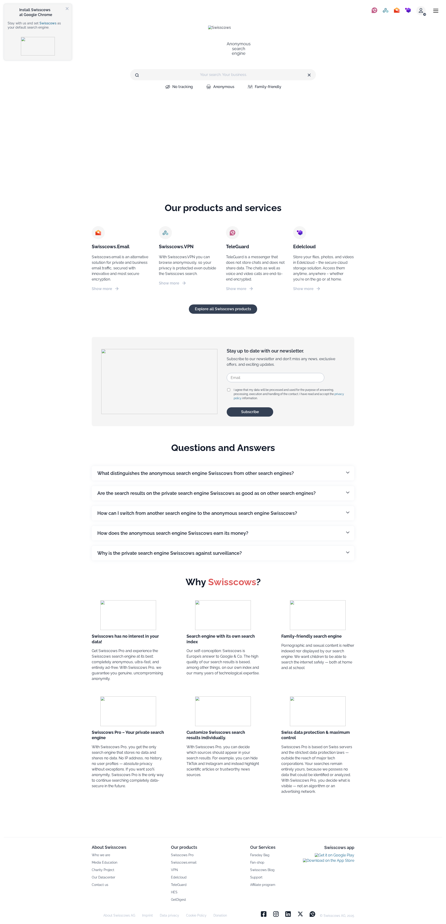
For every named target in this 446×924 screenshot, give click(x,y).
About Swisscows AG (119, 915)
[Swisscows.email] (397, 10)
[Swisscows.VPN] (385, 10)
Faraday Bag (259, 855)
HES (174, 892)
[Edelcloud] (408, 10)
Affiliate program (262, 885)
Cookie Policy (196, 915)
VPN (174, 870)
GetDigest (178, 899)
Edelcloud (179, 877)
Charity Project (103, 870)
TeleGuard (179, 885)
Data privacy (169, 915)
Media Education (104, 862)
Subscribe (250, 412)
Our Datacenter (103, 877)
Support (256, 877)
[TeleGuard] (374, 10)
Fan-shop (257, 862)
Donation (220, 915)
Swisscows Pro (182, 855)
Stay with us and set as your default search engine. (34, 25)
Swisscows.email (184, 862)
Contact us (100, 885)
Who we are (101, 855)
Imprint (147, 915)
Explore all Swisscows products (223, 309)
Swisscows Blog (262, 870)
